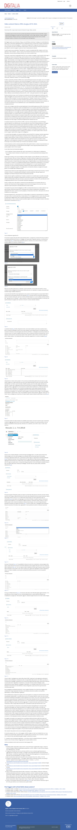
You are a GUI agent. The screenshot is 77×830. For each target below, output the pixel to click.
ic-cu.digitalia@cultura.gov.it (13, 815)
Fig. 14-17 (18, 592)
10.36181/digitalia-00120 (9, 18)
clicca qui (28, 827)
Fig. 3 (23, 242)
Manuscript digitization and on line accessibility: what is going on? (27, 796)
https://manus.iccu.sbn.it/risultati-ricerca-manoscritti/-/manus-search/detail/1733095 (24, 763)
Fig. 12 (15, 564)
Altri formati (55, 72)
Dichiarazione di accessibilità (10, 825)
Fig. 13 (14, 567)
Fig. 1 (19, 200)
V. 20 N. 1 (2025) (15, 13)
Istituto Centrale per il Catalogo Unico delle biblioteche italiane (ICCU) (20, 813)
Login (64, 1)
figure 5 (28, 780)
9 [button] (18, 297)
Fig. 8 (6, 459)
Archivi (9, 13)
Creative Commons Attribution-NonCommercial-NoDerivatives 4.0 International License (61, 48)
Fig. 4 (28, 295)
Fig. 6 (45, 336)
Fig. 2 (12, 240)
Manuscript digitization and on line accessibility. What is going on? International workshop (38, 794)
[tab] (53, 28)
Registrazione (60, 1)
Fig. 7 (47, 394)
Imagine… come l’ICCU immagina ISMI (26, 790)
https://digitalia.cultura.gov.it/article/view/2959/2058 (17, 761)
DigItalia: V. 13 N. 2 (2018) (40, 790)
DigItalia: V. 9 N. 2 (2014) (11, 793)
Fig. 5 (13, 329)
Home (6, 13)
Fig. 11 (25, 503)
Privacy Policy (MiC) (8, 826)
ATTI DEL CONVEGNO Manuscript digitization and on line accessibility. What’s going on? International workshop (50, 791)
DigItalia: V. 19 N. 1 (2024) (60, 789)
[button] (69, 1)
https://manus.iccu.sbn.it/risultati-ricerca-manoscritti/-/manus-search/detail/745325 (24, 765)
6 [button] (21, 89)
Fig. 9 (11, 465)
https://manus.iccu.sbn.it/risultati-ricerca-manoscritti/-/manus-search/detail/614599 (24, 768)
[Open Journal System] (68, 826)
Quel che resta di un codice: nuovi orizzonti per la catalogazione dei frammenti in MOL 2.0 (37, 789)
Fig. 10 (11, 499)
